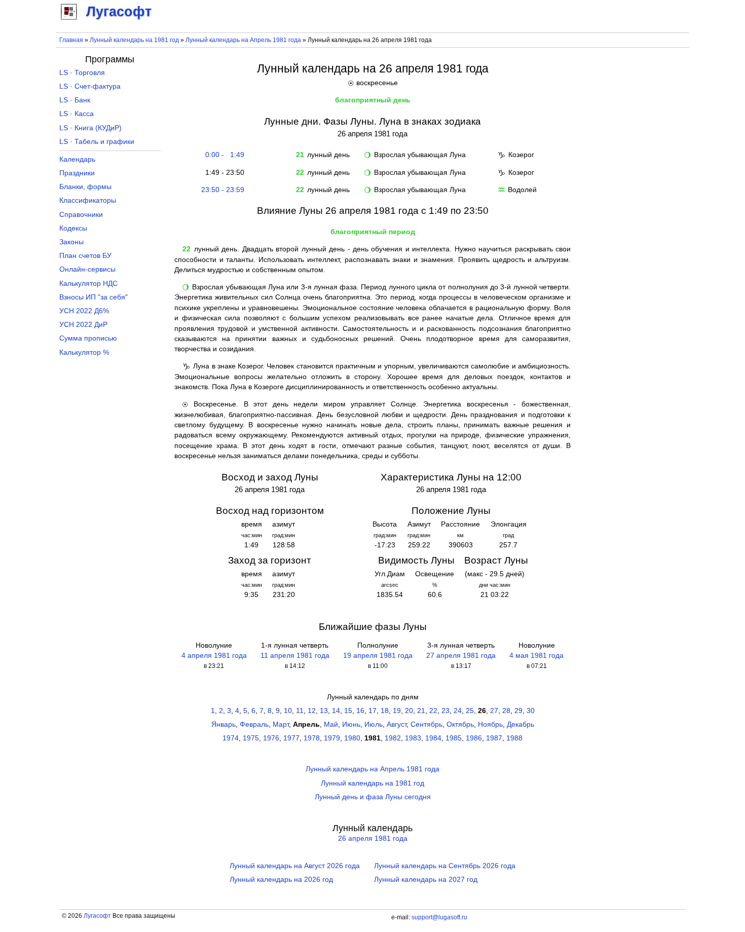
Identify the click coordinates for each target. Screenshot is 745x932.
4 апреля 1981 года (214, 655)
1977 (291, 738)
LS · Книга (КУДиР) (90, 128)
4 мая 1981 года (536, 655)
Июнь (351, 724)
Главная (71, 40)
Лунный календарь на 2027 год (425, 879)
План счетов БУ (85, 255)
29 (518, 711)
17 (372, 711)
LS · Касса (76, 114)
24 (458, 711)
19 (397, 711)
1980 (352, 738)
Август (396, 724)
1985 (453, 738)
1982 (393, 738)
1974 (230, 738)
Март (281, 724)
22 (433, 711)
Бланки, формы (85, 187)
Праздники (77, 173)
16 (360, 711)
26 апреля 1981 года (372, 838)
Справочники (81, 214)
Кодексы (73, 228)
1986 (474, 738)
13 (324, 711)
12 (312, 711)
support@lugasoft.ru (439, 917)
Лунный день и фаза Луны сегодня (373, 797)
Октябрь (460, 724)
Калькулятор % (84, 352)
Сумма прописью (88, 338)
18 (385, 711)
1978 (312, 738)
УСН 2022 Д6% (84, 311)
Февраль (254, 724)
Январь (223, 724)
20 (409, 711)
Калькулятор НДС (88, 283)
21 (421, 711)
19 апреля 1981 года (378, 655)
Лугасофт (97, 915)
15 (348, 711)
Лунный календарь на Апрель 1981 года (243, 40)
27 (494, 711)
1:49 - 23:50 (222, 172)
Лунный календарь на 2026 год (281, 879)
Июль (373, 724)
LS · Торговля (82, 73)
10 (288, 711)
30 (531, 711)
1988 (514, 738)
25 (470, 711)
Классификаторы (87, 200)
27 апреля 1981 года (461, 655)
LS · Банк (74, 100)
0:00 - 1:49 (222, 155)
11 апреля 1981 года (294, 655)
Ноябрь (490, 724)
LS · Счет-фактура (90, 86)
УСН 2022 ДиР (83, 324)
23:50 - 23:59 (222, 190)
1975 (251, 738)
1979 (332, 738)
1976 (271, 738)
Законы (71, 242)
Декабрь (520, 724)
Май (331, 724)
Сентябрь (426, 724)
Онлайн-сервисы (87, 269)
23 (445, 711)
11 (300, 711)
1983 (413, 738)
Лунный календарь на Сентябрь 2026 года (444, 866)
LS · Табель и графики (96, 141)
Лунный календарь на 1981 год (134, 40)
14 (336, 711)
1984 (433, 738)
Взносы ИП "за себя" (93, 297)
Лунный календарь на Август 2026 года (295, 866)
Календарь (77, 159)
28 (506, 711)
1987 (494, 738)
